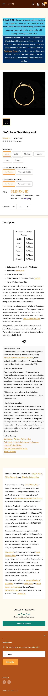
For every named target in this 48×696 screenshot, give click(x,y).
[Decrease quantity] (14, 206)
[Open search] (33, 4)
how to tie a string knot (31, 318)
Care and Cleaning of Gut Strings (16, 448)
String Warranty (11, 477)
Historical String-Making (13, 445)
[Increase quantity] (27, 206)
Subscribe (10, 662)
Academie (6, 138)
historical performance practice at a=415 (18, 358)
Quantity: (6, 206)
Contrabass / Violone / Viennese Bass (17, 439)
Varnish (37, 278)
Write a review (24, 623)
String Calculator (10, 451)
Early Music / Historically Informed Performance (21, 442)
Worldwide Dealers (11, 51)
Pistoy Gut (20, 271)
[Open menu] (4, 4)
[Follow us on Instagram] (9, 682)
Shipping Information (30, 477)
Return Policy (37, 474)
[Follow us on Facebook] (4, 682)
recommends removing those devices (28, 498)
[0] (43, 4)
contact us (21, 593)
